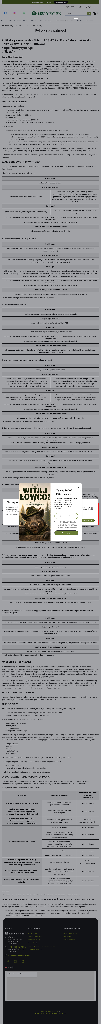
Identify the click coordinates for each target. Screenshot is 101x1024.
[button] (78, 487)
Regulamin (65, 522)
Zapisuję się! (66, 533)
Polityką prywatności (69, 527)
